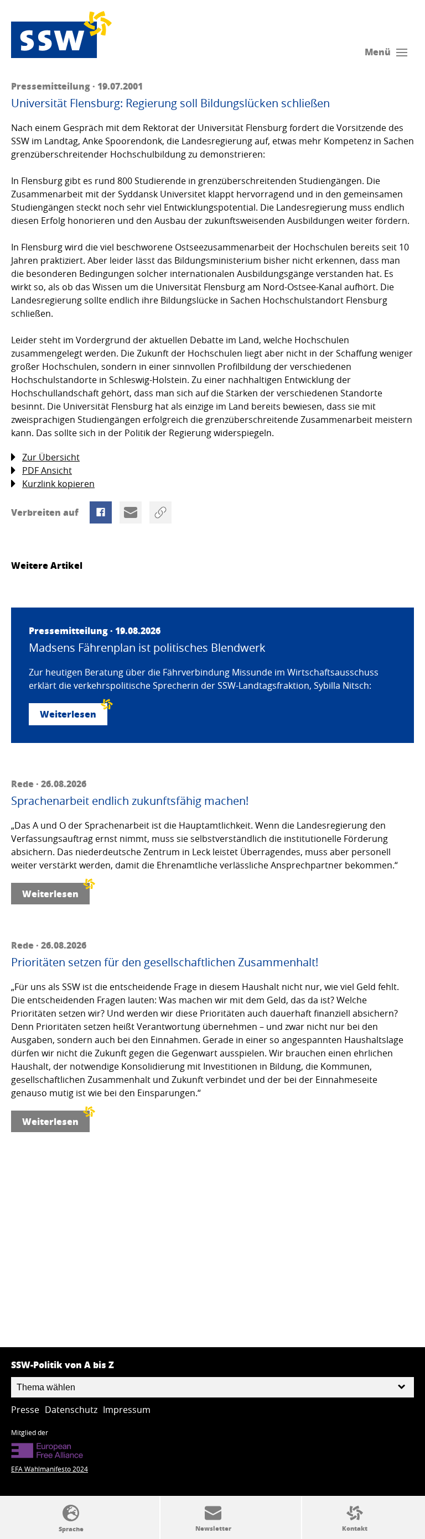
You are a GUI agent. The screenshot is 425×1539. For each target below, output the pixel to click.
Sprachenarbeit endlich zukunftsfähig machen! (129, 801)
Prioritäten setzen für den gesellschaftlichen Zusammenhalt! (164, 962)
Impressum (127, 1410)
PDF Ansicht (47, 470)
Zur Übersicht (51, 457)
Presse (25, 1410)
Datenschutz (71, 1410)
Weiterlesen (68, 714)
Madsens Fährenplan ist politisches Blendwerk (147, 648)
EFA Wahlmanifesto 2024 (49, 1468)
